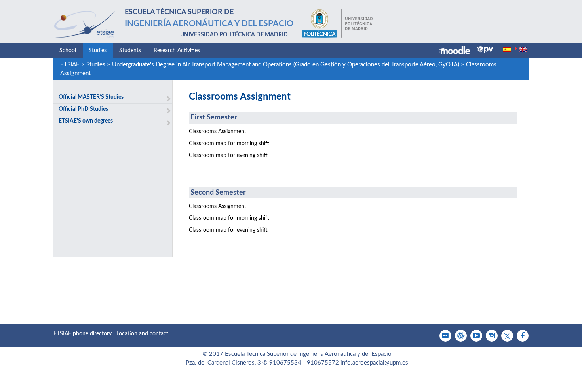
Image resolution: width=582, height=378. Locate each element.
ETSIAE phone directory (82, 333)
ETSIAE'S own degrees (86, 121)
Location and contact (142, 333)
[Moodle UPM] (458, 51)
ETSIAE (70, 65)
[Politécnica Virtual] (485, 50)
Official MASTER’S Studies (91, 97)
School (67, 50)
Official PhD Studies (83, 109)
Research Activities (177, 50)
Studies (98, 50)
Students (130, 50)
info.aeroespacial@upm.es (374, 363)
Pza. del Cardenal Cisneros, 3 (224, 363)
